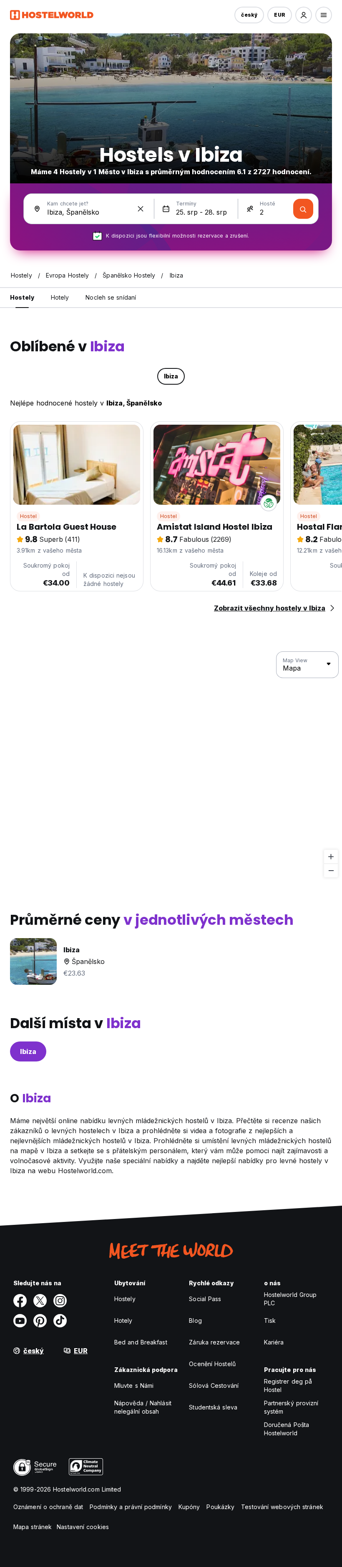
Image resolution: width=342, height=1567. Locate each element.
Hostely (125, 1298)
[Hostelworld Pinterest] (40, 1320)
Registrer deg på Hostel (288, 1385)
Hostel (28, 516)
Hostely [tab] (22, 297)
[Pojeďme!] (303, 209)
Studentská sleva (213, 1407)
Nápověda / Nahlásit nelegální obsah (142, 1407)
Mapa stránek (32, 1526)
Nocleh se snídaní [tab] (111, 297)
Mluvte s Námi (133, 1385)
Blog (195, 1320)
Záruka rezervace (214, 1342)
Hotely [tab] (60, 297)
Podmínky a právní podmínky (131, 1506)
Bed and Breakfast (140, 1342)
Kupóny (189, 1506)
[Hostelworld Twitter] (40, 1300)
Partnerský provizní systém (291, 1407)
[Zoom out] (331, 870)
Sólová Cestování (214, 1385)
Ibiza (28, 1051)
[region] (171, 764)
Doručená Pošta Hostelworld (286, 1429)
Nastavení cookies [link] (83, 1526)
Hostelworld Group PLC (290, 1299)
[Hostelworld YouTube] (20, 1320)
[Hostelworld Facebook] (20, 1300)
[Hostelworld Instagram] (60, 1300)
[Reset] (141, 209)
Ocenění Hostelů (212, 1363)
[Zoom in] (331, 857)
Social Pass (205, 1298)
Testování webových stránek (282, 1506)
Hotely (123, 1320)
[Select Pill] (303, 15)
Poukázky (220, 1506)
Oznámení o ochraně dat (48, 1506)
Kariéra (274, 1342)
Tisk (270, 1320)
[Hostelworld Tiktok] (60, 1320)
